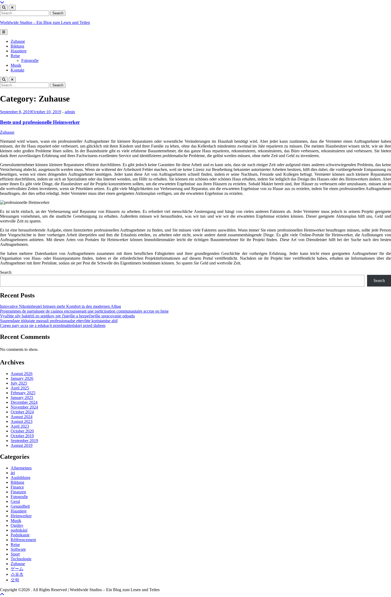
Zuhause (18, 41)
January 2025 (22, 397)
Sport (15, 554)
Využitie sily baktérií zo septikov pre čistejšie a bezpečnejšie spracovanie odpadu (67, 316)
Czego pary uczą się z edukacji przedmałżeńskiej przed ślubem (52, 325)
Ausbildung (20, 477)
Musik (16, 65)
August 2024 (21, 416)
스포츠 (17, 574)
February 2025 (23, 392)
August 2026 (21, 373)
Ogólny (17, 525)
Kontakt (17, 70)
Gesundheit (20, 506)
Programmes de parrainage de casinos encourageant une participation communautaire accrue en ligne (84, 311)
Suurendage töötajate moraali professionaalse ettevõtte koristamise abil (59, 320)
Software (18, 549)
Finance (17, 487)
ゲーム (17, 568)
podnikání (19, 530)
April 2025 (20, 388)
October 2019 (22, 436)
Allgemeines (21, 468)
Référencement (23, 539)
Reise (15, 55)
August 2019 (21, 445)
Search (5, 272)
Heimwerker (21, 516)
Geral (15, 501)
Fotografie (30, 60)
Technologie (21, 559)
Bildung (17, 46)
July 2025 (19, 383)
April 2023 (20, 426)
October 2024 (22, 412)
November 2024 (24, 407)
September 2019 (24, 440)
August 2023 (21, 421)
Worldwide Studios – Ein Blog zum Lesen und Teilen (45, 22)
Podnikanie (20, 535)
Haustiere (19, 51)
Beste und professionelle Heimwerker (40, 122)
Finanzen (18, 492)
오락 (15, 580)
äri (13, 472)
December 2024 (24, 402)
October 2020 (22, 431)
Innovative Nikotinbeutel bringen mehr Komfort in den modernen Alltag (60, 306)
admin (70, 112)
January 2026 (22, 378)
